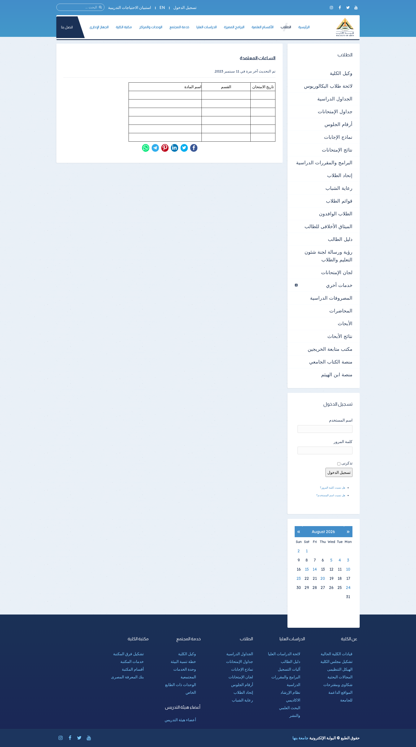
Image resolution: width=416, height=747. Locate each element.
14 (314, 569)
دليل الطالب (340, 239)
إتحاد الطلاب (339, 175)
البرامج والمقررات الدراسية (324, 162)
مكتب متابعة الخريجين (330, 349)
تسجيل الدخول (184, 7)
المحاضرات (340, 311)
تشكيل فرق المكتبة (128, 653)
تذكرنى (346, 463)
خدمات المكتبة (132, 661)
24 (348, 587)
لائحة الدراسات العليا (284, 653)
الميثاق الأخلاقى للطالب (328, 226)
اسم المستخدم (340, 420)
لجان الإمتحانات (336, 272)
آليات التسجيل (289, 669)
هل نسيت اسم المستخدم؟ (330, 495)
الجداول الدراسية (334, 99)
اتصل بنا (67, 27)
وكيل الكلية (341, 73)
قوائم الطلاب (339, 201)
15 (307, 569)
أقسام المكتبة (133, 669)
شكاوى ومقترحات (337, 684)
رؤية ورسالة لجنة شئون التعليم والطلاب (328, 256)
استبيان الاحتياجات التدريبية (129, 7)
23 (299, 578)
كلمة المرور (343, 441)
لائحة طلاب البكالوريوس (328, 86)
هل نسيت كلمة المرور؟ (332, 487)
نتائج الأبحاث (339, 336)
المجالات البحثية (339, 676)
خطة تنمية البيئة (183, 661)
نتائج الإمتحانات (337, 150)
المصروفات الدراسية (331, 298)
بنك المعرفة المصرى (127, 676)
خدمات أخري (339, 285)
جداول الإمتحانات (335, 111)
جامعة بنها (300, 737)
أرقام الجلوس (338, 124)
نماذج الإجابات (338, 137)
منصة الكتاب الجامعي (330, 362)
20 (322, 578)
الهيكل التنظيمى (339, 669)
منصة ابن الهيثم (336, 374)
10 (348, 569)
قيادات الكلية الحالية (336, 653)
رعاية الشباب (338, 188)
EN (162, 7)
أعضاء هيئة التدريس (180, 719)
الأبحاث (345, 323)
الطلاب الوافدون (335, 214)
